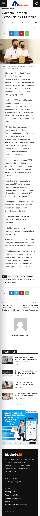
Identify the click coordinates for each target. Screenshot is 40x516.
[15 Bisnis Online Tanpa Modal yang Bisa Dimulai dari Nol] (7, 385)
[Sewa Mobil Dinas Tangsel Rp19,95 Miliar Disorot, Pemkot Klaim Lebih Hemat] (7, 360)
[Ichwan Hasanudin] (3, 23)
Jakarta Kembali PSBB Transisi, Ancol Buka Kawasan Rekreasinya (30, 307)
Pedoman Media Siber (13, 498)
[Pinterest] (21, 33)
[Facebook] (11, 33)
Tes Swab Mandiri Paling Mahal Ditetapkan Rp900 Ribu (10, 307)
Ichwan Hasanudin (12, 23)
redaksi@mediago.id (13, 482)
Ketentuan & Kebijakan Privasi (16, 505)
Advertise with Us (11, 495)
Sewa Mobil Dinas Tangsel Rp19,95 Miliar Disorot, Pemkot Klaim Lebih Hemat (26, 360)
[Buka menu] (3, 3)
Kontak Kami (9, 501)
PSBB (4, 282)
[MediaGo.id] (20, 3)
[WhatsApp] (27, 33)
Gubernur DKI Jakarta (9, 279)
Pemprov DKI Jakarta (30, 279)
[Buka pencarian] (36, 3)
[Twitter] (16, 33)
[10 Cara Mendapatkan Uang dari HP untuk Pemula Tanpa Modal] (7, 396)
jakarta (20, 279)
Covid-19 (22, 276)
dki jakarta (30, 276)
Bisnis (12, 8)
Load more (19, 404)
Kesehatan (6, 8)
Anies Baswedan (13, 276)
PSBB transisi (12, 282)
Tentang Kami (10, 492)
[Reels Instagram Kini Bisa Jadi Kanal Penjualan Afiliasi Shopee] (7, 373)
